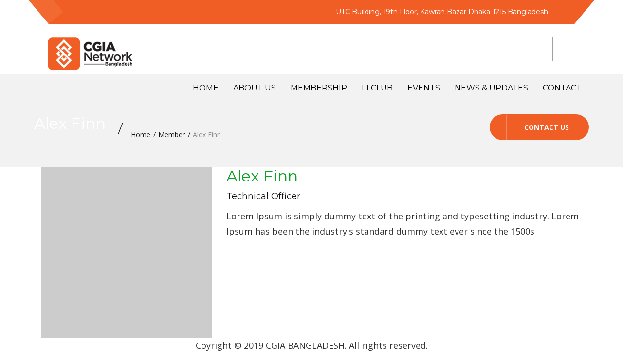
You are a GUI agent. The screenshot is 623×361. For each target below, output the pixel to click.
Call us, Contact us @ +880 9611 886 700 (233, 11)
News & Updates (491, 87)
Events (423, 87)
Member (171, 134)
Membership (319, 87)
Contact (562, 87)
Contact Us (546, 127)
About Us (254, 87)
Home (206, 87)
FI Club (377, 87)
